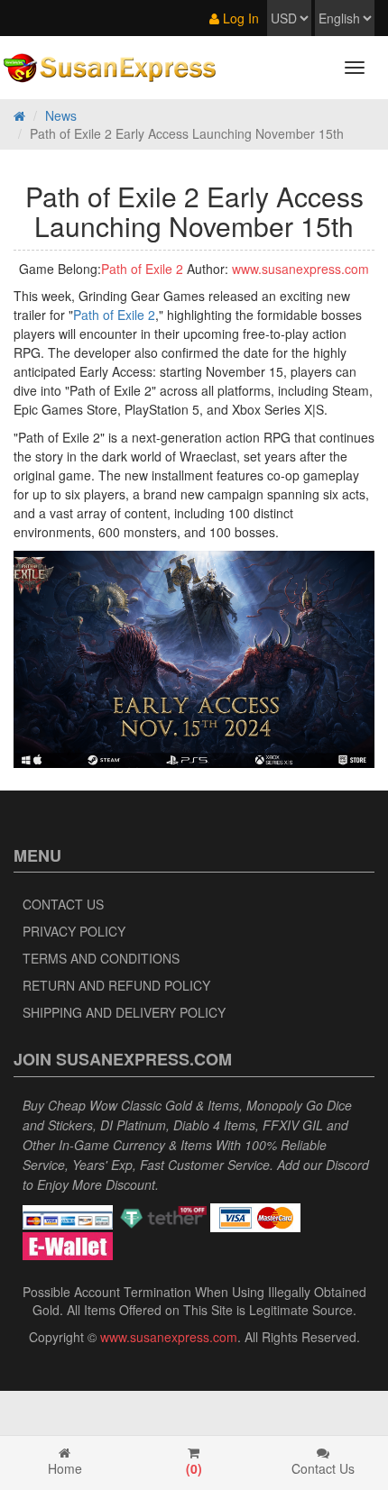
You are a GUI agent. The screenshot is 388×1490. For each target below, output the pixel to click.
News (61, 115)
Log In (239, 18)
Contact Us (63, 904)
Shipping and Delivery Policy (124, 1012)
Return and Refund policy (116, 985)
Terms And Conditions (101, 958)
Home (65, 1468)
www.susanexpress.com (300, 269)
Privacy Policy (74, 931)
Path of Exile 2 (142, 269)
